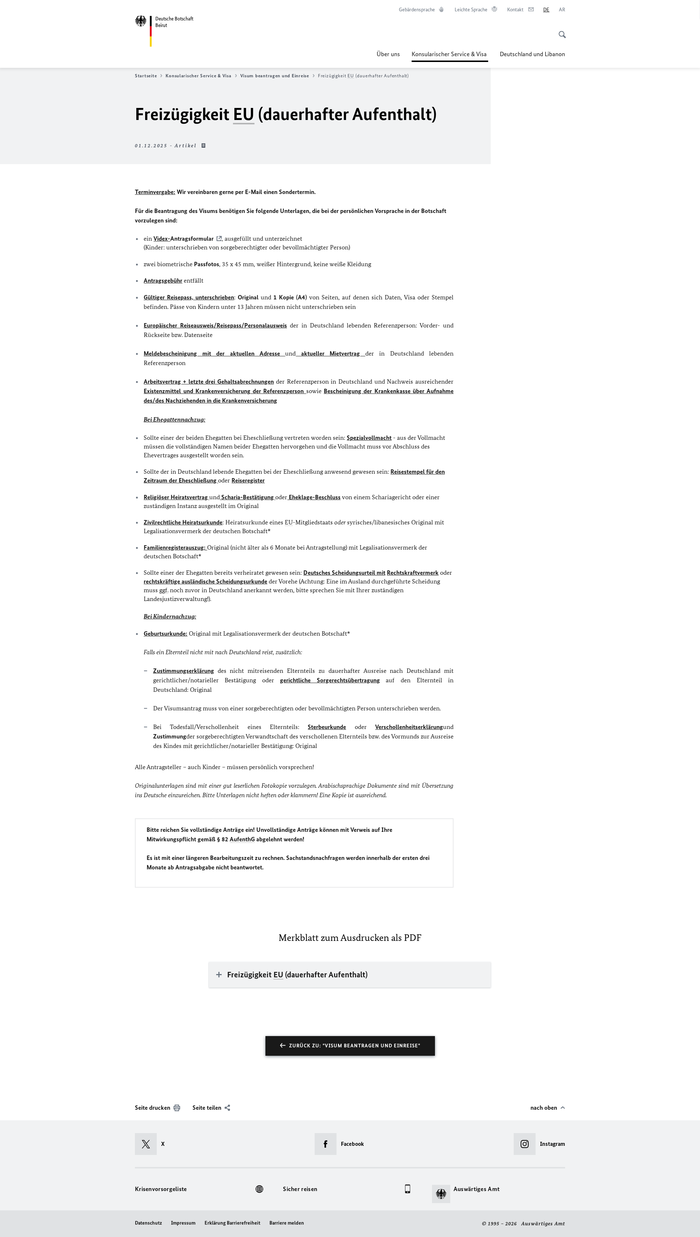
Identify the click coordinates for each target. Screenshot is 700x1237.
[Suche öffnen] (560, 30)
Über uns (388, 54)
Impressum (183, 1223)
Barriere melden (286, 1223)
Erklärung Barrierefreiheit (232, 1223)
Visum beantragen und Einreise (274, 75)
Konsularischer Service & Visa (450, 56)
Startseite (146, 75)
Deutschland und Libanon (532, 54)
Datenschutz (148, 1223)
